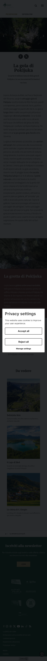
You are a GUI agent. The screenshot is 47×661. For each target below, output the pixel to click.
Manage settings (23, 349)
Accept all (23, 331)
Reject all (23, 341)
